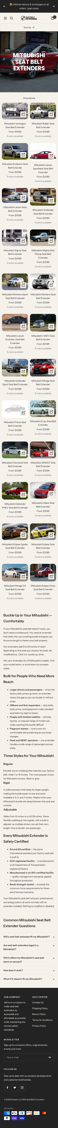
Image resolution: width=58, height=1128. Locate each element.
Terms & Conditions (42, 1020)
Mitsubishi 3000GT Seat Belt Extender (43, 464)
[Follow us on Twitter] (14, 1087)
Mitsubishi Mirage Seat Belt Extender (43, 382)
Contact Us (38, 1002)
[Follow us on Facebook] (7, 1087)
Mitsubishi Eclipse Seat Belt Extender (43, 546)
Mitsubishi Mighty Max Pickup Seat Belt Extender (43, 254)
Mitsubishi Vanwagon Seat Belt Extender (15, 125)
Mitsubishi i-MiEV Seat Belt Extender (43, 337)
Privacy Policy (39, 1025)
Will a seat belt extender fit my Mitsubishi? (26, 936)
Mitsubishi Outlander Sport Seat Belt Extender (15, 382)
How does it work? (13, 970)
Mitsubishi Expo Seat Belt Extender (43, 423)
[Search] (11, 18)
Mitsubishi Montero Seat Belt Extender (43, 296)
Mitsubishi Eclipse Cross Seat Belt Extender (43, 587)
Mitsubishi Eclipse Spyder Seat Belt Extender (15, 546)
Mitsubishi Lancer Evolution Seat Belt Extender (14, 339)
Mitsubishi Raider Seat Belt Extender (43, 125)
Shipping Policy (40, 1008)
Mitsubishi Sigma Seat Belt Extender (15, 252)
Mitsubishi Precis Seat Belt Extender (15, 424)
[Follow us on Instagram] (22, 1087)
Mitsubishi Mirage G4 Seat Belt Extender (15, 587)
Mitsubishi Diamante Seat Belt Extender (15, 464)
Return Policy (39, 1014)
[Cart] (52, 18)
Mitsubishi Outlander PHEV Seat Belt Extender (15, 505)
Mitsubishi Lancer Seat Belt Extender (15, 209)
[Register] (49, 1057)
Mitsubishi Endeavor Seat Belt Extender (15, 166)
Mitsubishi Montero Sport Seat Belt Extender (15, 296)
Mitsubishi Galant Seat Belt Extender (43, 504)
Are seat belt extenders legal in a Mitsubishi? (21, 947)
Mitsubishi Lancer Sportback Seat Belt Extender (43, 169)
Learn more (33, 8)
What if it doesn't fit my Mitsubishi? (22, 978)
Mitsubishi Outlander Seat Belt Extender (43, 212)
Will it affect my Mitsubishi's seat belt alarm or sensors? (23, 959)
